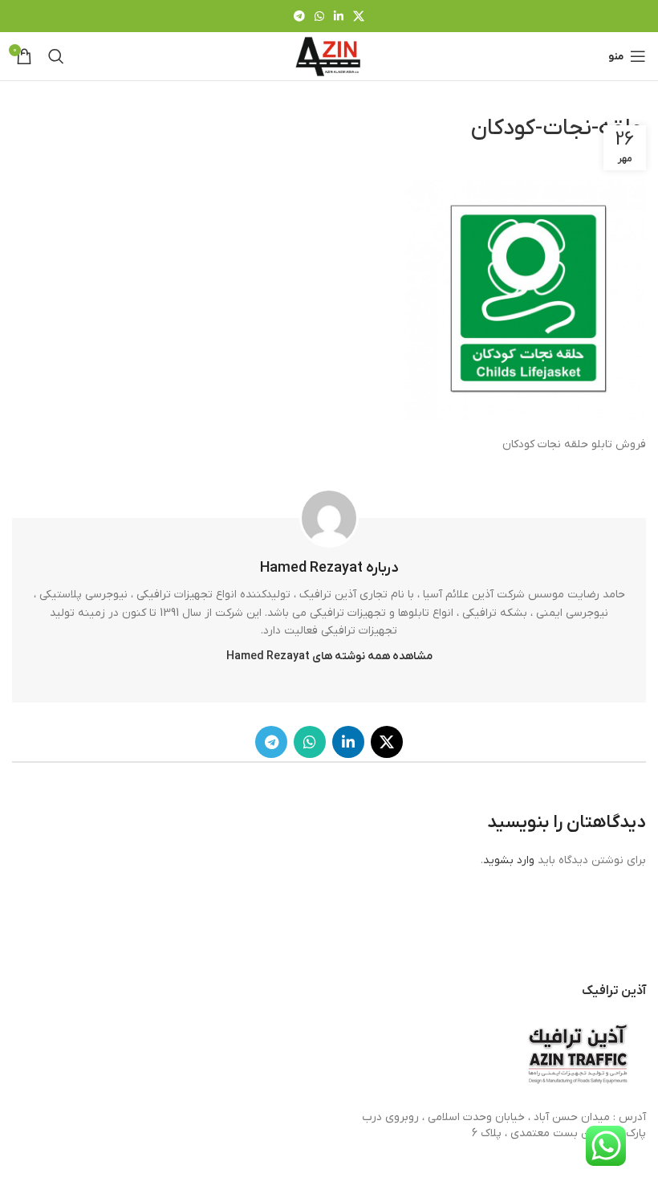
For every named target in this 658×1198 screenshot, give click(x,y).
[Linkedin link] (338, 16)
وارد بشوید (508, 860)
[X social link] (358, 16)
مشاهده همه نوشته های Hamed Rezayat (329, 656)
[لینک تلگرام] (299, 16)
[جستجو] (56, 56)
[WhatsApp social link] (319, 16)
